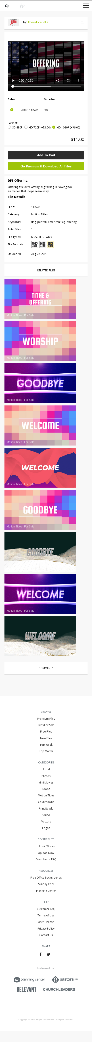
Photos (46, 776)
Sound (46, 815)
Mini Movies (46, 782)
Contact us (46, 935)
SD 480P (17, 127)
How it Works (46, 846)
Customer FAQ (46, 909)
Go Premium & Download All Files (46, 166)
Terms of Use (46, 915)
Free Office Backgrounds (46, 877)
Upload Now (46, 853)
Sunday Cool (46, 884)
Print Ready (46, 808)
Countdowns (46, 802)
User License (46, 922)
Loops (46, 789)
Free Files (46, 731)
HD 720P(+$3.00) (39, 127)
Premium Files (46, 718)
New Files (46, 738)
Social (46, 769)
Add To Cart (46, 155)
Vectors (46, 821)
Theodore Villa (37, 22)
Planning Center (46, 891)
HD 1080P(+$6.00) (68, 127)
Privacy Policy (46, 928)
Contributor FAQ (46, 859)
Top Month (46, 751)
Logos (46, 828)
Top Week (46, 745)
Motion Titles (46, 795)
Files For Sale (46, 725)
